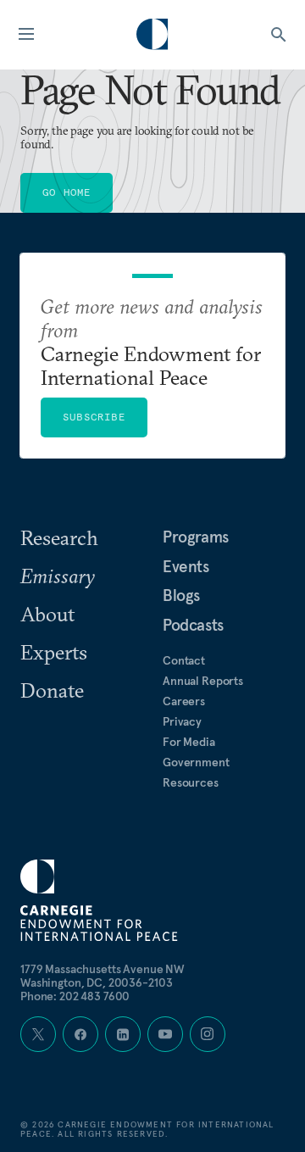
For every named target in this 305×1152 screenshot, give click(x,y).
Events (186, 566)
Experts (53, 652)
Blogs (181, 595)
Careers (184, 701)
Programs (196, 536)
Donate (52, 690)
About (47, 613)
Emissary (57, 575)
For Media (189, 741)
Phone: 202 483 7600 (75, 996)
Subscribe (94, 416)
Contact (184, 660)
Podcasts (193, 625)
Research (59, 537)
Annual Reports (203, 680)
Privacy (182, 721)
